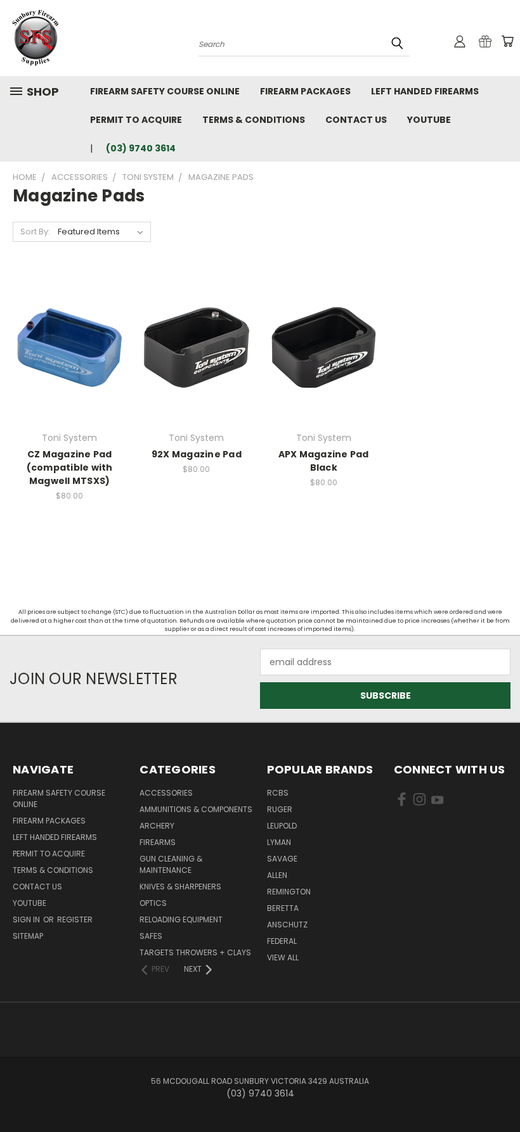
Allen (277, 875)
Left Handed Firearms (425, 91)
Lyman (279, 842)
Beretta (283, 908)
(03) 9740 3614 (141, 148)
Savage (282, 858)
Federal (282, 941)
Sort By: (35, 232)
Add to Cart (324, 357)
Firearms (158, 842)
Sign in (27, 919)
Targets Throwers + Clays (195, 952)
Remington (289, 891)
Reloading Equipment (181, 919)
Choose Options (69, 357)
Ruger (279, 809)
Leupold (282, 825)
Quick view (69, 334)
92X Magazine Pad (197, 454)
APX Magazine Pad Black (323, 461)
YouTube (429, 119)
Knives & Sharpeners (180, 886)
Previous (500, 1092)
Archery (157, 825)
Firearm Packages (305, 91)
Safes (151, 936)
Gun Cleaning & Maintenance (171, 864)
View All (283, 957)
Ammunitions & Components (196, 809)
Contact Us (356, 119)
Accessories (166, 792)
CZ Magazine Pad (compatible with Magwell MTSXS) (70, 467)
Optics (153, 903)
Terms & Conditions (253, 119)
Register (75, 919)
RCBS (278, 792)
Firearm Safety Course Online (165, 91)
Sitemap (28, 936)
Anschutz (287, 924)
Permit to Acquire (136, 119)
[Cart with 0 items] (507, 41)
